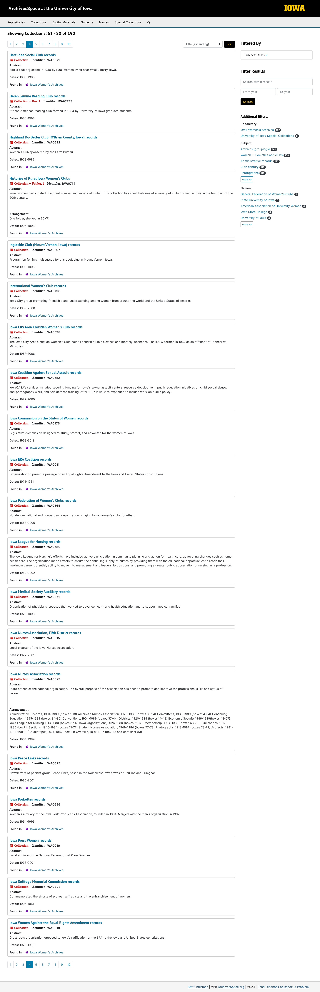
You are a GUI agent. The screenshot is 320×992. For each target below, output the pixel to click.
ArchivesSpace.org (231, 987)
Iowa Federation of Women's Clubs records (42, 500)
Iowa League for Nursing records (34, 541)
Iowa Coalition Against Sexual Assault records (45, 372)
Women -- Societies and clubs (265, 155)
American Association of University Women (273, 206)
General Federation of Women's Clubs (269, 194)
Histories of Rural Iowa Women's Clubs (39, 178)
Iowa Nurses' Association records (34, 674)
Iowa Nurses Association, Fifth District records (45, 632)
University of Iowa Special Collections (269, 136)
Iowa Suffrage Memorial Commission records (44, 881)
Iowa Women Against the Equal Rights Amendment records (55, 922)
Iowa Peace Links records (29, 758)
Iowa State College (256, 212)
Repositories (16, 22)
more (245, 179)
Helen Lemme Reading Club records (37, 96)
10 (69, 44)
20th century (252, 167)
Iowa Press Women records (30, 840)
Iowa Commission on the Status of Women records (48, 418)
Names (104, 22)
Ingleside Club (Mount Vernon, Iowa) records (44, 244)
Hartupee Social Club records (32, 54)
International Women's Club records (37, 285)
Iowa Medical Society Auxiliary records (39, 591)
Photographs (252, 173)
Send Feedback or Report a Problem (283, 987)
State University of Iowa (259, 200)
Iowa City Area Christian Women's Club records (45, 327)
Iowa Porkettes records (27, 799)
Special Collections (128, 22)
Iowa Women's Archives (46, 84)
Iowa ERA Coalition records (30, 459)
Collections (38, 22)
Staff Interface (198, 987)
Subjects (87, 22)
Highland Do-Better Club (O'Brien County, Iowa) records (53, 137)
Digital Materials (63, 22)
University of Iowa (255, 218)
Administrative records (259, 161)
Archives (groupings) (258, 149)
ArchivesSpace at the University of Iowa (50, 8)
